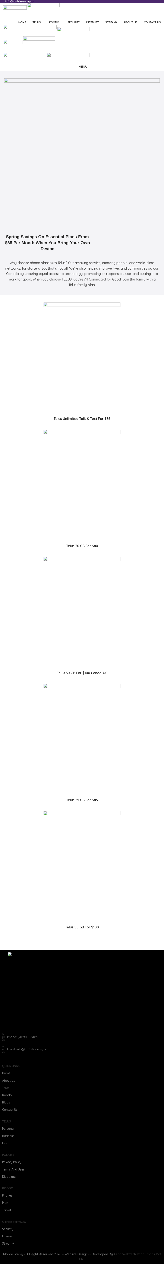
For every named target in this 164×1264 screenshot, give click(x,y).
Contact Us (10, 1110)
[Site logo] (15, 11)
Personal (8, 1129)
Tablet (6, 1210)
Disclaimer (9, 1177)
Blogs (6, 1102)
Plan (5, 1203)
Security (7, 1229)
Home (6, 1073)
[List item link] (82, 1037)
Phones (7, 1195)
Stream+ (8, 1243)
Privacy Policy (11, 1162)
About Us (8, 1081)
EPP (4, 1143)
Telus (5, 1088)
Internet (7, 1236)
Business (8, 1136)
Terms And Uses (13, 1169)
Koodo (7, 1095)
